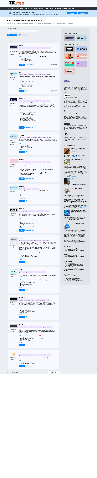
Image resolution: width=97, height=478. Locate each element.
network (37, 211)
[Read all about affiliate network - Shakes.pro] (14, 188)
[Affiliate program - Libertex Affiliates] (69, 71)
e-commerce (43, 48)
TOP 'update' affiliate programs (71, 249)
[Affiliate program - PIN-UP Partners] (69, 64)
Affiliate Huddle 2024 (75, 178)
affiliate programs (27, 188)
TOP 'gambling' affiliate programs (72, 266)
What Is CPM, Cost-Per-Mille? (77, 223)
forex (36, 272)
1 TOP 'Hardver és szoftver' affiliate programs (74, 265)
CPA (20, 48)
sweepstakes (31, 74)
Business (31, 327)
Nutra (20, 188)
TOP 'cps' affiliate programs (71, 263)
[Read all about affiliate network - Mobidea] (14, 326)
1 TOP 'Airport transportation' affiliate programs (75, 281)
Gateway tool (29, 137)
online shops (22, 240)
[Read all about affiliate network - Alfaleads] (14, 210)
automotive (38, 161)
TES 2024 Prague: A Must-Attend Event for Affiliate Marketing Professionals (78, 150)
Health (33, 161)
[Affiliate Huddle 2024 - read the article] (67, 181)
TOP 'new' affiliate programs (71, 255)
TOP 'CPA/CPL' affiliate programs (72, 248)
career (44, 137)
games (27, 240)
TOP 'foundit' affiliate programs (71, 268)
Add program (83, 13)
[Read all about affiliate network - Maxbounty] (14, 161)
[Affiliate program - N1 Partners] (81, 56)
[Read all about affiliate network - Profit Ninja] (14, 100)
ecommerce (42, 100)
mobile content (42, 355)
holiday (43, 161)
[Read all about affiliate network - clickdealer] (75, 110)
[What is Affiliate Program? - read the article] (67, 162)
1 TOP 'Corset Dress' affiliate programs (73, 275)
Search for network (12, 28)
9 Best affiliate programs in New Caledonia (74, 280)
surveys (24, 137)
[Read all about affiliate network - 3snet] (14, 271)
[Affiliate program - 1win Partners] (69, 49)
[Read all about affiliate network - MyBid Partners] (75, 81)
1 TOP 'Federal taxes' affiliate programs (73, 277)
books (35, 327)
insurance (28, 161)
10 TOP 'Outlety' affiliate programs (72, 279)
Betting (20, 211)
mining (39, 272)
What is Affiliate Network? (76, 188)
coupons (40, 137)
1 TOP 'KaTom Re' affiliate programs (72, 278)
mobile (31, 48)
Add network (72, 13)
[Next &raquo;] (58, 372)
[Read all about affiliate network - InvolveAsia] (75, 135)
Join (22, 64)
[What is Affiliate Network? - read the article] (67, 191)
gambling (21, 74)
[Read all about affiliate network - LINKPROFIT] (14, 299)
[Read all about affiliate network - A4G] (14, 354)
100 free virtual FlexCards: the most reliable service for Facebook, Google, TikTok (79, 211)
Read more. (76, 156)
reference (40, 327)
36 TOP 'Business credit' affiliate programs (74, 264)
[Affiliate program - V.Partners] (81, 64)
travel (27, 48)
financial (21, 300)
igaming (21, 100)
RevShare (33, 211)
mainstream (21, 327)
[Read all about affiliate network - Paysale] (14, 47)
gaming (35, 137)
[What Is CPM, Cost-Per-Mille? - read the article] (67, 226)
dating (23, 48)
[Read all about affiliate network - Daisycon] (75, 95)
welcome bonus (35, 188)
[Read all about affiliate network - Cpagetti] (14, 74)
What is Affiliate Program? (76, 159)
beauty (43, 74)
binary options (38, 74)
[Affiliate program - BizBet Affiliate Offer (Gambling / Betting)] (69, 56)
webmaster (36, 48)
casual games (31, 355)
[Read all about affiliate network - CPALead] (14, 136)
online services (37, 240)
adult (27, 327)
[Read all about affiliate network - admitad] (14, 239)
